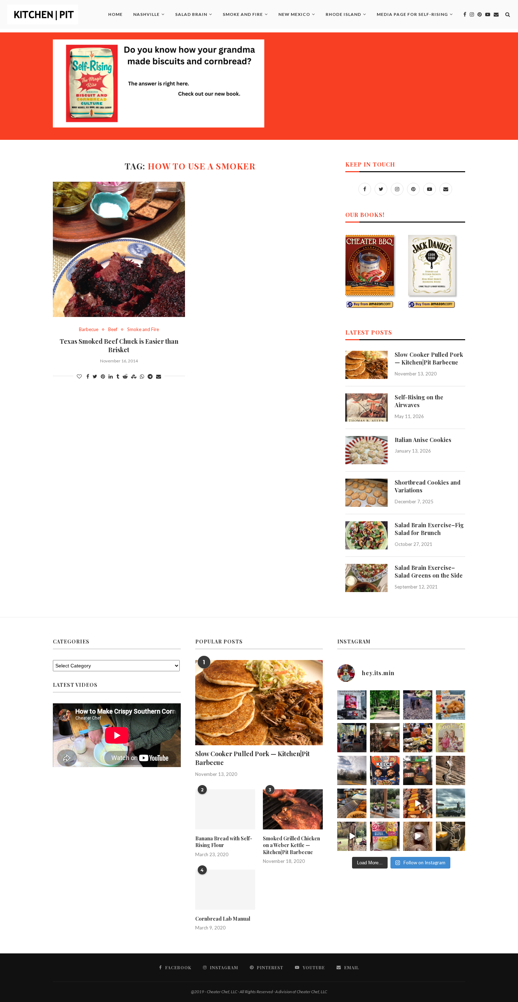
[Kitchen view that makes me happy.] (384, 803)
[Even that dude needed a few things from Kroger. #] (450, 803)
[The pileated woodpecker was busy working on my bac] (417, 705)
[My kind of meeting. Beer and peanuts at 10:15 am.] (450, 836)
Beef (112, 329)
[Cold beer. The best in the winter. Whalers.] (384, 737)
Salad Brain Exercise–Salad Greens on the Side (429, 571)
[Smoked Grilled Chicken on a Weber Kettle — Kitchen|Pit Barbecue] (293, 809)
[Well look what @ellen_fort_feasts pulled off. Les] (351, 705)
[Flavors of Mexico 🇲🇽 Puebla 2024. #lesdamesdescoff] (417, 803)
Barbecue (88, 329)
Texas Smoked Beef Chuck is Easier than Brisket (119, 345)
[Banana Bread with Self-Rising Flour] (225, 809)
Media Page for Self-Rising (412, 14)
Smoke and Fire (243, 14)
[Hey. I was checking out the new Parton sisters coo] (450, 737)
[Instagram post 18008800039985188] (417, 836)
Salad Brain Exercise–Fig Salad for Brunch (429, 528)
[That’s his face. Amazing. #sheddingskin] (450, 770)
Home (115, 14)
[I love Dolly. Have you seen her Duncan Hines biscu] (384, 836)
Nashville (146, 14)
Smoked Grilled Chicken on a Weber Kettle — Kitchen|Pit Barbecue (291, 845)
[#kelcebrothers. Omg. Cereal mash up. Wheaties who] (384, 770)
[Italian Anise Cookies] (366, 450)
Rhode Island (343, 14)
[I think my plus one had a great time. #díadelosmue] (351, 737)
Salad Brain (191, 14)
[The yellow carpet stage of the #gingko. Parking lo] (351, 770)
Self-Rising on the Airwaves (419, 401)
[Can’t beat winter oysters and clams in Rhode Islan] (417, 737)
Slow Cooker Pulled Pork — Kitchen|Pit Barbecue (429, 358)
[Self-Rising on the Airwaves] (366, 407)
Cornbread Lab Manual (222, 918)
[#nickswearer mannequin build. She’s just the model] (351, 836)
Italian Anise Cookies (423, 439)
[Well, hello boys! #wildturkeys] (384, 705)
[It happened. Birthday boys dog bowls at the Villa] (417, 770)
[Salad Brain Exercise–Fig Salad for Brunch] (366, 535)
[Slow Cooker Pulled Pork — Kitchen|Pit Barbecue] (366, 365)
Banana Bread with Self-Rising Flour (223, 842)
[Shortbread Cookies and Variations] (366, 493)
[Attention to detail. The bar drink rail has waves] (351, 803)
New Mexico (294, 14)
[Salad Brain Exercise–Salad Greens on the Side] (366, 578)
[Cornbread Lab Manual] (225, 890)
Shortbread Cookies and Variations (428, 486)
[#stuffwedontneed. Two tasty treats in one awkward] (450, 705)
